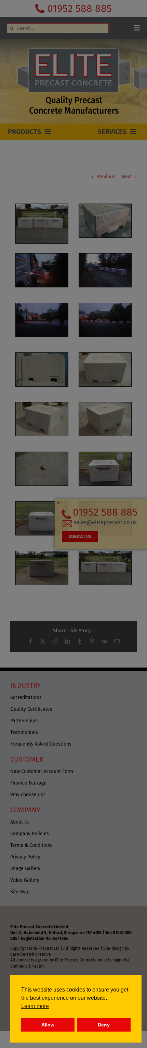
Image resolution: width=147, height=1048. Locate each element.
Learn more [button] (35, 1006)
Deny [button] (104, 1024)
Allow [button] (47, 1024)
